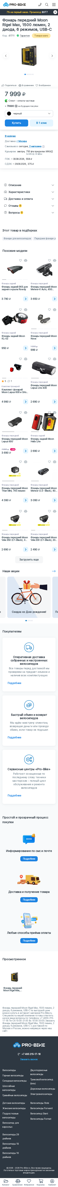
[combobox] (29, 113)
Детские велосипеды (13, 1103)
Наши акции (10, 571)
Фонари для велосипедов (17, 238)
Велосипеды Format (40, 1119)
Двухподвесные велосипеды (38, 1072)
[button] (29, 12)
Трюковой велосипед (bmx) (41, 1081)
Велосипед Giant (39, 1113)
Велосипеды (9, 1070)
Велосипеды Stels (39, 1103)
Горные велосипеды (13, 1075)
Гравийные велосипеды (14, 1095)
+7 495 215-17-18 (31, 1054)
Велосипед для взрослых (10, 1125)
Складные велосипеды (14, 1081)
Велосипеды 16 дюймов (10, 1155)
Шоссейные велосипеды (8, 1088)
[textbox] (29, 113)
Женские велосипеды (14, 1108)
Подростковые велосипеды (10, 1115)
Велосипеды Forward (41, 1108)
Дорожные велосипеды (42, 1089)
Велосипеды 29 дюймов (10, 1136)
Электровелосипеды (41, 1094)
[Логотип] (14, 4)
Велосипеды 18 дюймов (10, 1146)
